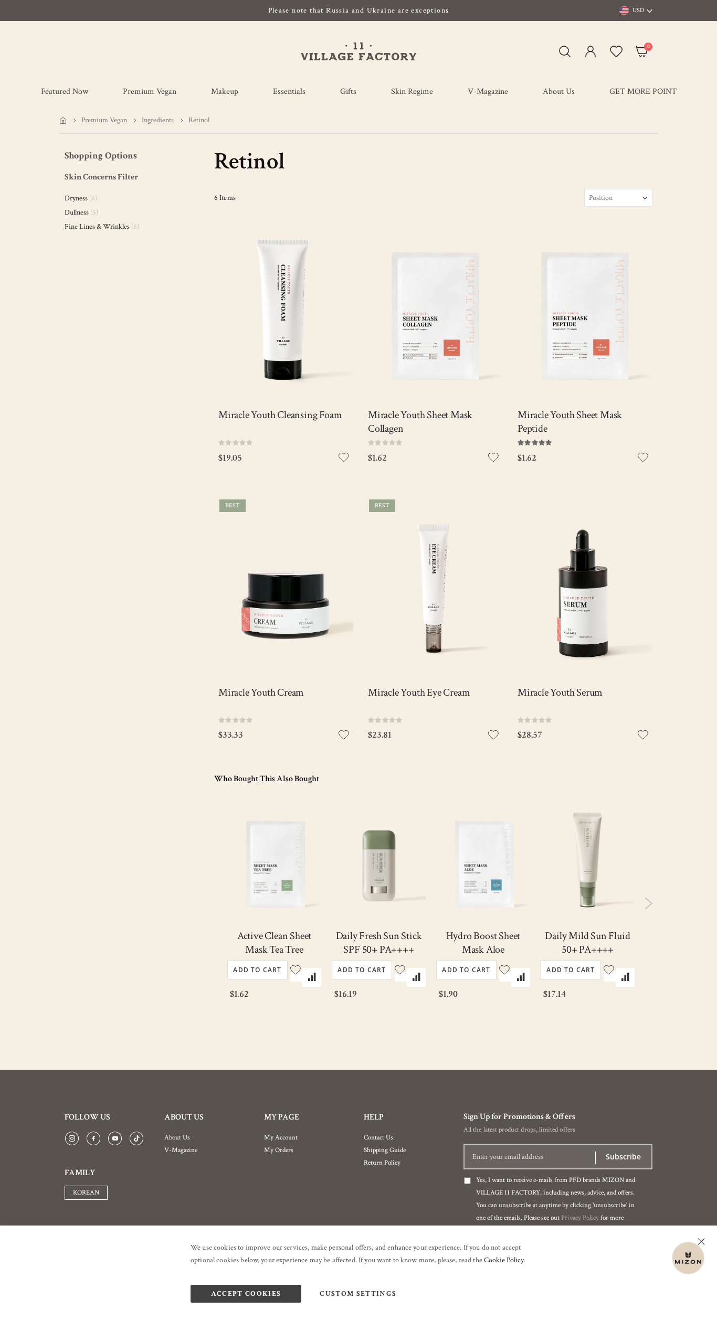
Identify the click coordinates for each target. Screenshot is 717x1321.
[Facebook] (93, 1139)
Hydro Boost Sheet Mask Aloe (483, 942)
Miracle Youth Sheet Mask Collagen (420, 421)
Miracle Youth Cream (261, 692)
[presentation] (173, 10)
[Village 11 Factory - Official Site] (358, 51)
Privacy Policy (580, 1217)
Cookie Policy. (504, 1260)
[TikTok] (136, 1139)
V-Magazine (180, 1150)
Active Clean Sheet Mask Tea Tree (274, 942)
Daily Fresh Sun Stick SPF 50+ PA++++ (379, 942)
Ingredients (158, 120)
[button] (588, 51)
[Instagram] (72, 1139)
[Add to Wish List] (296, 977)
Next (648, 903)
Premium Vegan (104, 120)
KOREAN (86, 1192)
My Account (281, 1137)
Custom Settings (358, 1293)
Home (63, 120)
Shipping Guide (385, 1150)
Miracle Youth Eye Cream (419, 692)
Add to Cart (257, 969)
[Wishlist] (614, 51)
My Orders (278, 1150)
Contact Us (378, 1137)
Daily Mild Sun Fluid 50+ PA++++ (587, 942)
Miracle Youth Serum (560, 692)
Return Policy (382, 1162)
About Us (177, 1137)
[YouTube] (115, 1139)
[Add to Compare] (311, 977)
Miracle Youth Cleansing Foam (280, 415)
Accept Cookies (246, 1293)
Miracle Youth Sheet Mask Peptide (570, 421)
